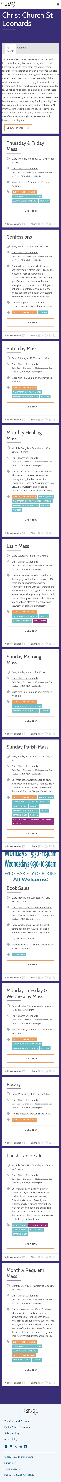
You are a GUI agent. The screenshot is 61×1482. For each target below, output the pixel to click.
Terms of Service (12, 1469)
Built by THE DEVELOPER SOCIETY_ (19, 1475)
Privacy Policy (10, 1463)
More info (30, 210)
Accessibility (11, 1439)
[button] (57, 4)
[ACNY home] (9, 4)
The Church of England (17, 1421)
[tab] (15, 223)
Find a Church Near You (17, 1427)
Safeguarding (11, 1433)
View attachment (25, 938)
